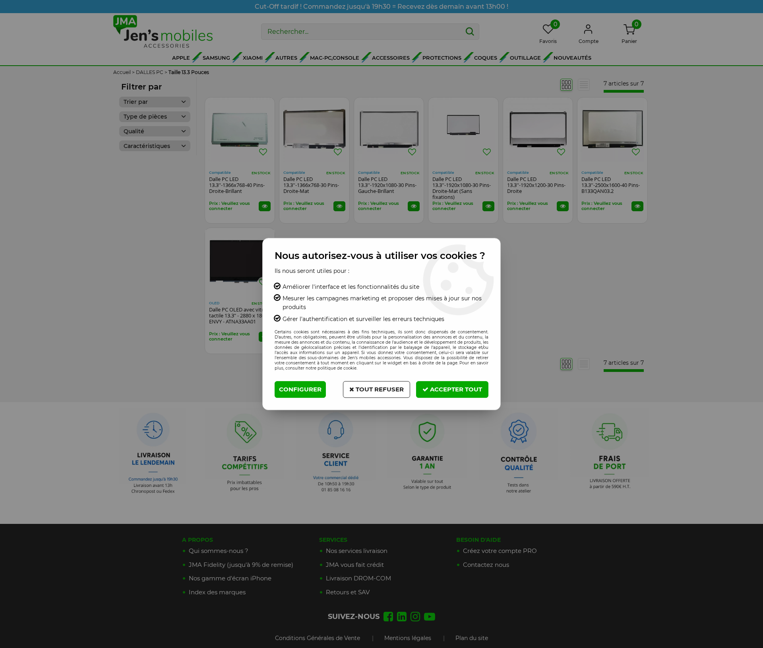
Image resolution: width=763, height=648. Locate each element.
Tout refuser (379, 389)
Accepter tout (455, 389)
